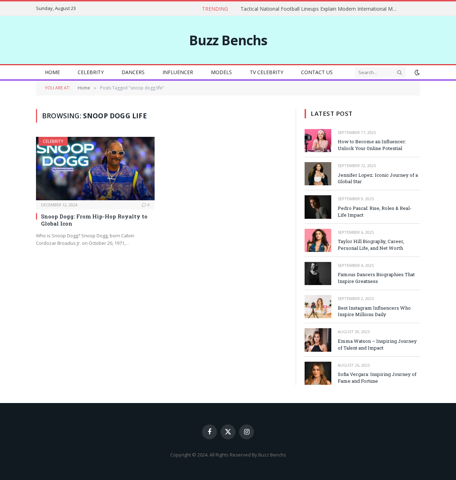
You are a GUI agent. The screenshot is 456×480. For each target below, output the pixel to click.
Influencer (177, 72)
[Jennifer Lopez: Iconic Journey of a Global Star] (318, 173)
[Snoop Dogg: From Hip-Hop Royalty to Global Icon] (95, 168)
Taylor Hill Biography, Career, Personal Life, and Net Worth (371, 244)
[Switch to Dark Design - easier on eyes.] (416, 72)
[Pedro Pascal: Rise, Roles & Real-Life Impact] (318, 206)
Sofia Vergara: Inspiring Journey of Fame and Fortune (377, 377)
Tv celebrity (266, 72)
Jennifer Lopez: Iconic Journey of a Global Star (378, 178)
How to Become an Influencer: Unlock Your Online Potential (372, 144)
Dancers (133, 72)
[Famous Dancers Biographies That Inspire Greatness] (318, 273)
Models (221, 72)
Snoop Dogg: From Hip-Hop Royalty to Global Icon (94, 220)
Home (52, 72)
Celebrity (91, 72)
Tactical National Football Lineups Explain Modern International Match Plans (320, 9)
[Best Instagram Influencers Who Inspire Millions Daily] (318, 306)
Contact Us (317, 72)
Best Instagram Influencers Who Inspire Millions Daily (374, 311)
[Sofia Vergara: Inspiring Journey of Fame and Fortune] (318, 373)
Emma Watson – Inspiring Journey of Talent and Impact (377, 344)
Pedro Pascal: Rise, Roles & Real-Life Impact (374, 211)
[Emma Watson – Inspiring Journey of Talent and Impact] (318, 339)
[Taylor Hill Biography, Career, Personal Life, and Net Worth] (318, 240)
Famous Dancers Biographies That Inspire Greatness (376, 277)
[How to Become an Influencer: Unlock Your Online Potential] (318, 140)
